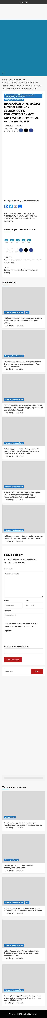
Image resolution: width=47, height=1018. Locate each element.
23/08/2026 (19, 828)
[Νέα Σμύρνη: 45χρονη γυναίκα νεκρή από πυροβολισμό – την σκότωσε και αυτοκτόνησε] (23, 805)
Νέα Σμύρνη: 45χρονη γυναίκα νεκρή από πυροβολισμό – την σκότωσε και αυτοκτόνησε (23, 824)
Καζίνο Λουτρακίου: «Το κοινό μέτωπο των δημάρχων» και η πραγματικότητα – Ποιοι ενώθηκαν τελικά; (22, 364)
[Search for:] (17, 671)
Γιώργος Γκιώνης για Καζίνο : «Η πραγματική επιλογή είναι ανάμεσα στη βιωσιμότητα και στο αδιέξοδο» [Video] (23, 407)
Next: (21, 270)
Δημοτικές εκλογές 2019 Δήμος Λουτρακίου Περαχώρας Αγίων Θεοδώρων (19, 96)
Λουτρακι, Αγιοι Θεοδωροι (14, 100)
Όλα (27, 312)
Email (27, 601)
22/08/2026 (19, 326)
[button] (4, 72)
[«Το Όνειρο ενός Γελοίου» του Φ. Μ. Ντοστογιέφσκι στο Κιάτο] (23, 848)
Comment (8, 569)
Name (6, 601)
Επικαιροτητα (9, 817)
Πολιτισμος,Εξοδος (11, 860)
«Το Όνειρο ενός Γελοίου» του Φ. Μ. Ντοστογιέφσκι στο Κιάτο (18, 866)
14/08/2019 (19, 125)
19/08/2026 (19, 500)
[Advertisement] (23, 44)
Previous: (23, 260)
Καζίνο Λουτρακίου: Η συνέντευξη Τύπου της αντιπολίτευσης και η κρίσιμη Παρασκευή (23, 537)
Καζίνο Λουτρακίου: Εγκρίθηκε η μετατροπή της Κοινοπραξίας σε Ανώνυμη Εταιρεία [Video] (23, 320)
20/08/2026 (19, 369)
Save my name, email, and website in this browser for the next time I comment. (21, 625)
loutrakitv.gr (9, 125)
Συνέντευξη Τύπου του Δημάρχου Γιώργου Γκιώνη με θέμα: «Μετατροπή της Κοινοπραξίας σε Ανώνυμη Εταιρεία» (22, 494)
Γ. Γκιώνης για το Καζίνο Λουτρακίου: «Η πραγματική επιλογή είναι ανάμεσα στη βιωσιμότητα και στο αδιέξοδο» (21, 451)
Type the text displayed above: (16, 646)
